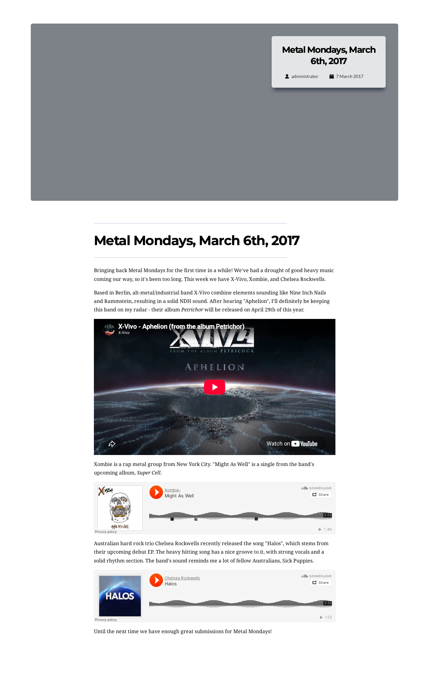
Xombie (103, 464)
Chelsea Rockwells (177, 543)
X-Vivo (202, 292)
